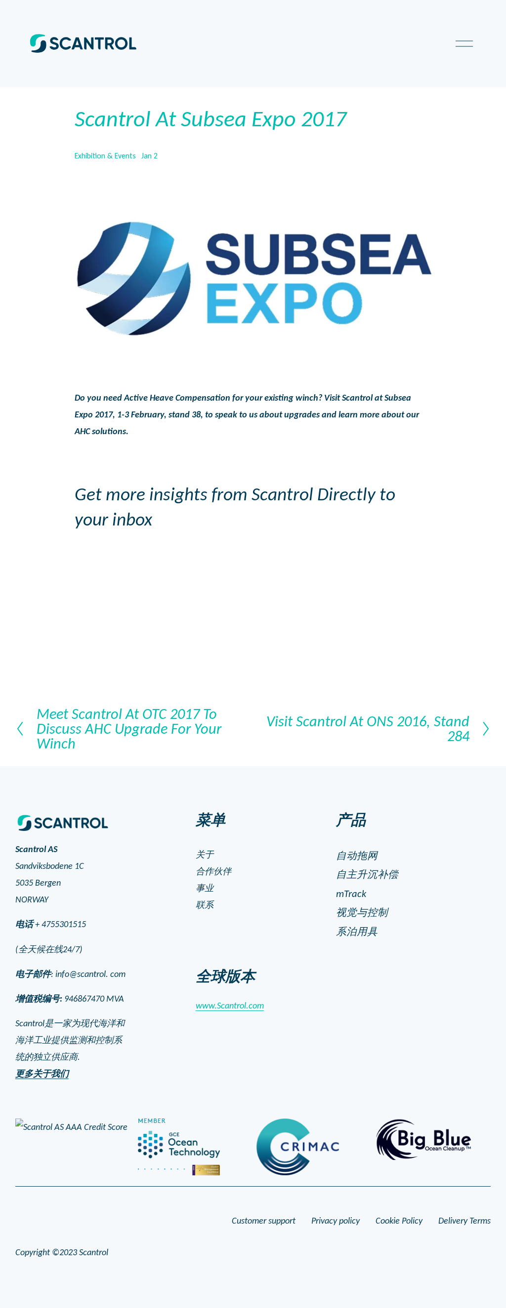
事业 (204, 888)
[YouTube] (47, 1088)
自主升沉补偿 (367, 874)
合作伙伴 (213, 871)
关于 (204, 854)
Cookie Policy (399, 1220)
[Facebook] (24, 1088)
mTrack (351, 893)
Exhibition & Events (105, 155)
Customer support (263, 1220)
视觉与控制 (362, 912)
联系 (204, 904)
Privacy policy (335, 1220)
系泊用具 (357, 931)
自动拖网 (357, 855)
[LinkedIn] (70, 1088)
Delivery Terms (464, 1220)
